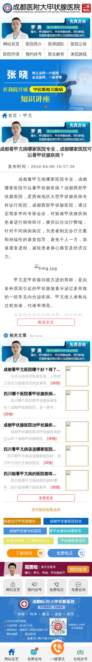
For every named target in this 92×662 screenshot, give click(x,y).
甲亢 (27, 115)
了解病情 (24, 553)
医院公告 (79, 44)
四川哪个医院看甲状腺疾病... (30, 393)
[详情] (55, 383)
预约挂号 (34, 54)
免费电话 (64, 553)
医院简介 (34, 44)
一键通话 (57, 659)
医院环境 (11, 54)
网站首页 (11, 44)
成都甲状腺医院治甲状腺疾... (30, 425)
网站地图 (12, 634)
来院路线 (79, 54)
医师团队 (56, 44)
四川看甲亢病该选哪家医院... (30, 449)
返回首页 (30, 634)
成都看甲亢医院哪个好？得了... (32, 369)
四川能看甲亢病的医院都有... (30, 473)
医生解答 (56, 54)
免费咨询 (34, 659)
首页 (12, 115)
